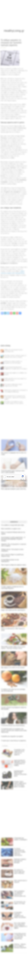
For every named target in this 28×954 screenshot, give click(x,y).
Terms (23, 479)
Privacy (21, 479)
